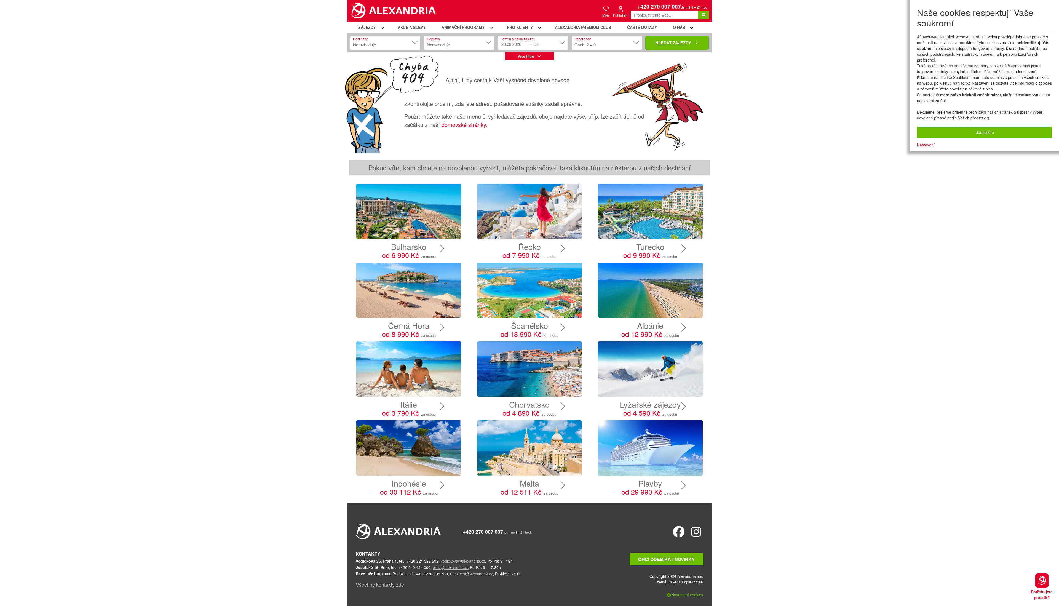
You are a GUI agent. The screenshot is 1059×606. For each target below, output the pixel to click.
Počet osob (582, 38)
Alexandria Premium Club (583, 27)
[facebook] (679, 531)
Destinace (360, 38)
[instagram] (696, 531)
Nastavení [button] (926, 145)
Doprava (433, 38)
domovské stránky (464, 125)
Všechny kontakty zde (380, 584)
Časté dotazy (642, 27)
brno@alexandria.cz (450, 567)
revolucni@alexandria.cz (471, 573)
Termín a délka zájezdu (518, 38)
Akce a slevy (412, 27)
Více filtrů (526, 56)
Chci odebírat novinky (666, 559)
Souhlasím (984, 132)
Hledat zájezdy (673, 43)
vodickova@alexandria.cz (463, 561)
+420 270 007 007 (659, 6)
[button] (370, 27)
